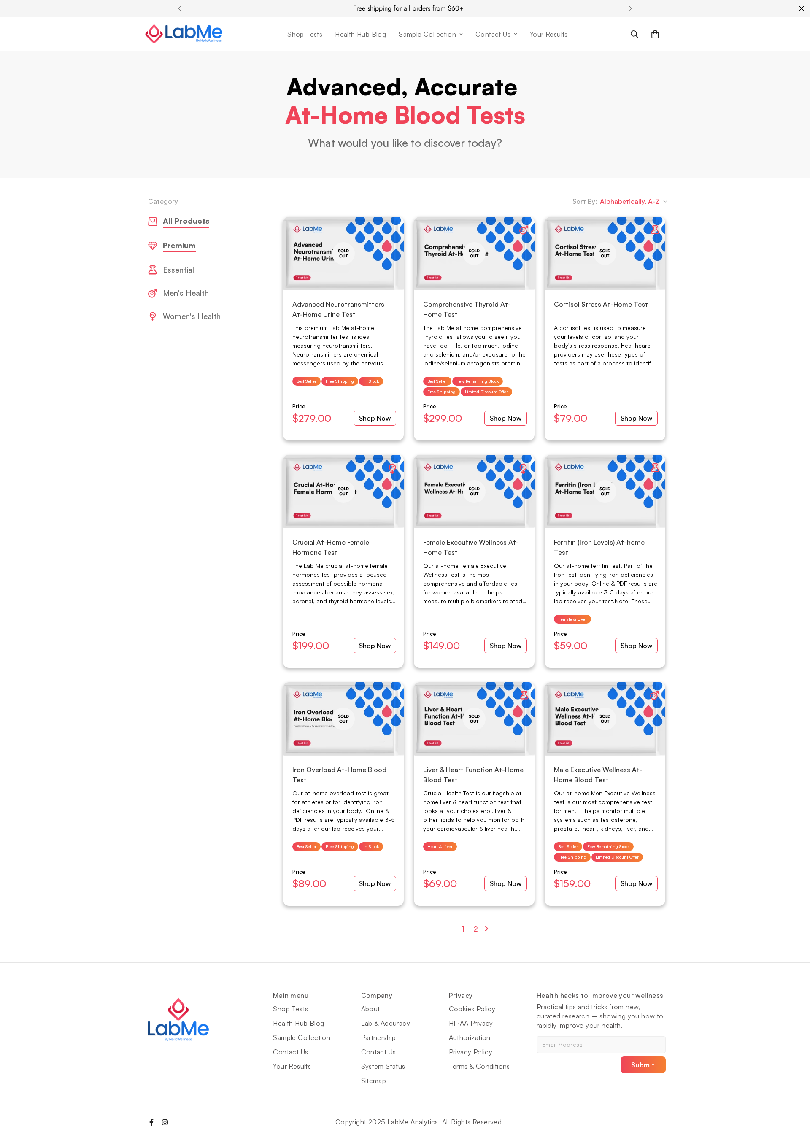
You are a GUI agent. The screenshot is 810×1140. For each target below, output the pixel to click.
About (370, 1009)
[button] (655, 34)
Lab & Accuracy (385, 1023)
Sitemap (373, 1080)
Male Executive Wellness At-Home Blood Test (598, 774)
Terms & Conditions (479, 1066)
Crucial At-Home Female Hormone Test (330, 547)
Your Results (549, 34)
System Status (383, 1066)
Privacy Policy (471, 1052)
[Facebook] (151, 1122)
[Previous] (179, 8)
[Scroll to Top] (793, 1094)
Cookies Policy (472, 1009)
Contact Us (492, 34)
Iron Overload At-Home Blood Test (339, 774)
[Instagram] (165, 1122)
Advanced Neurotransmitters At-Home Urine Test (338, 309)
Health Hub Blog (360, 34)
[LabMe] (184, 34)
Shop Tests (304, 34)
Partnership (378, 1037)
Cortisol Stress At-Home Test (601, 304)
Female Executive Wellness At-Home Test (471, 547)
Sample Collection (427, 34)
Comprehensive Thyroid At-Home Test (467, 309)
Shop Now (375, 418)
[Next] (630, 8)
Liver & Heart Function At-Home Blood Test (473, 774)
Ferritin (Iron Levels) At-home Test (599, 547)
